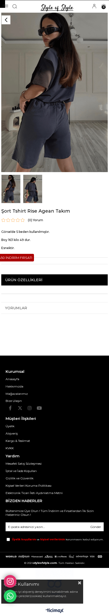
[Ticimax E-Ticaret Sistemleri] (55, 611)
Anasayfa (12, 379)
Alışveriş (12, 433)
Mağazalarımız (17, 394)
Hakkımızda (14, 386)
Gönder (95, 527)
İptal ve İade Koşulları (21, 471)
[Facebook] (10, 408)
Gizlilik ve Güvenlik (19, 478)
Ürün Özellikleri (23, 280)
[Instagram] (29, 408)
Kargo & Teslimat (18, 441)
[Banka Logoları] (55, 556)
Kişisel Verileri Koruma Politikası (28, 485)
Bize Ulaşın (14, 401)
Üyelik (10, 426)
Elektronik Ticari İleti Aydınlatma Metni (34, 493)
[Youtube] (39, 408)
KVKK (10, 448)
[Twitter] (20, 408)
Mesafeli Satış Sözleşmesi (24, 463)
